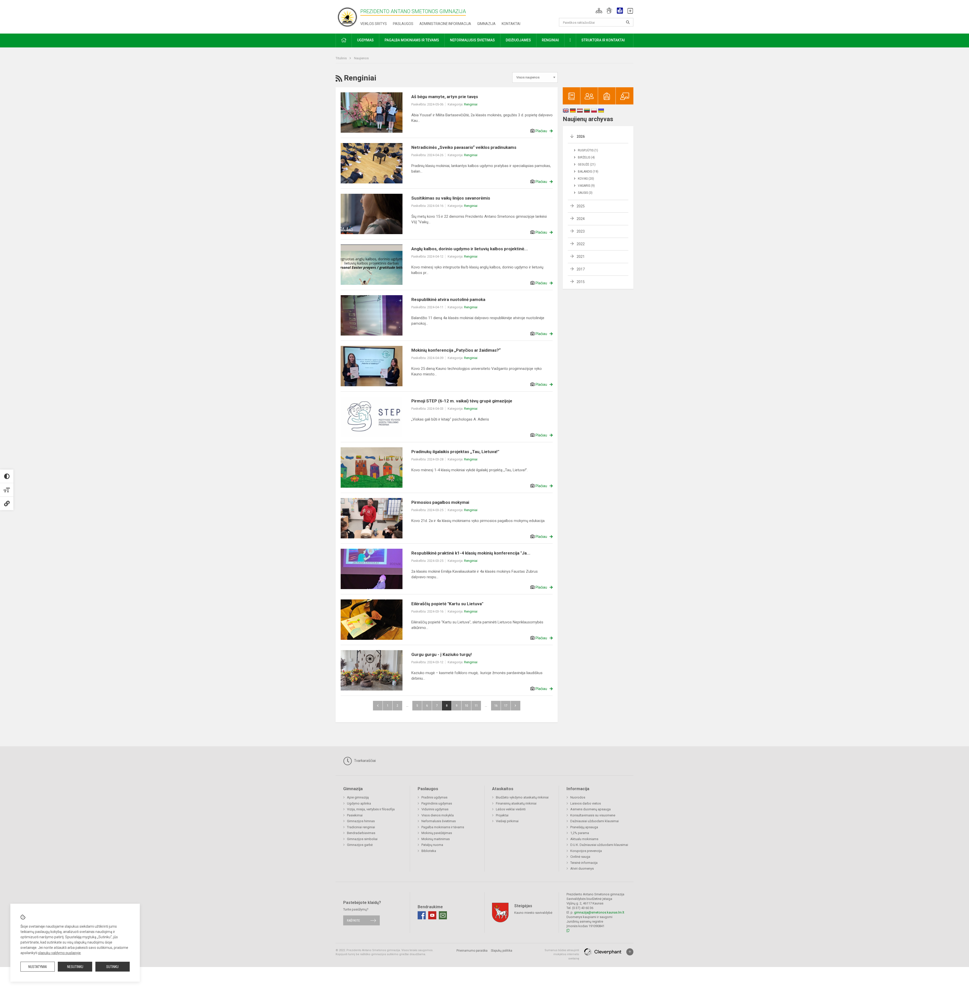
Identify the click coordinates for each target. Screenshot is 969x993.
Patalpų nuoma (432, 845)
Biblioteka (428, 851)
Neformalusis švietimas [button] (472, 40)
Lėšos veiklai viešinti (511, 809)
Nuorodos (577, 797)
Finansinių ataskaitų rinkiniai (516, 803)
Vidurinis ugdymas (434, 809)
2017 (581, 269)
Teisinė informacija (584, 863)
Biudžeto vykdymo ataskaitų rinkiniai (522, 797)
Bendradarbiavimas (361, 833)
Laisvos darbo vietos (585, 803)
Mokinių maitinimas (435, 839)
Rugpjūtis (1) (588, 150)
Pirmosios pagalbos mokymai (440, 502)
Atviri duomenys (582, 868)
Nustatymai (37, 967)
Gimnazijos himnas (361, 821)
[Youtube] (432, 915)
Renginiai (470, 104)
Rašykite (353, 920)
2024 (581, 219)
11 (476, 705)
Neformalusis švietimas (438, 821)
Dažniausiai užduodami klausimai (594, 821)
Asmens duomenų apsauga (590, 809)
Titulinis (341, 58)
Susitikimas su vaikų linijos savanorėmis (450, 198)
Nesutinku (75, 967)
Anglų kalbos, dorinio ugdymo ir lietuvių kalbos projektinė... (469, 248)
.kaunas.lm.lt (615, 912)
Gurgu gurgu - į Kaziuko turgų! (441, 654)
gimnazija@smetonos (590, 912)
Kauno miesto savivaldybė (533, 912)
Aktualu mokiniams (584, 839)
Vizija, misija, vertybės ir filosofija (371, 809)
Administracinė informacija (445, 24)
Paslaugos (403, 24)
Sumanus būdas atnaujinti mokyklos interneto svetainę (562, 954)
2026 (581, 136)
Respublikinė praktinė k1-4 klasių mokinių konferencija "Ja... (470, 553)
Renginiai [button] (550, 40)
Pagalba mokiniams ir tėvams (442, 827)
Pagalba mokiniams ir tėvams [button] (412, 40)
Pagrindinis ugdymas (436, 803)
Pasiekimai (355, 815)
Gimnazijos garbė (360, 845)
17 (505, 705)
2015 (581, 282)
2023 (581, 231)
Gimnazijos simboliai (362, 839)
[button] (599, 11)
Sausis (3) (585, 193)
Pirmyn (515, 705)
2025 (581, 206)
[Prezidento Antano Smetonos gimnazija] (348, 15)
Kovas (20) (586, 178)
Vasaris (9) (586, 185)
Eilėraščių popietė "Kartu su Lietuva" (447, 603)
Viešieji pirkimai (507, 821)
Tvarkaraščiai (364, 760)
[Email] (443, 915)
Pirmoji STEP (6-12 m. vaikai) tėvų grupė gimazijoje (461, 400)
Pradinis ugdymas (434, 797)
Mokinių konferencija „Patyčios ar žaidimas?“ (456, 350)
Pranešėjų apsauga (584, 827)
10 (466, 705)
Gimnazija (486, 24)
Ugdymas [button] (365, 40)
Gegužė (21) (587, 164)
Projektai (502, 815)
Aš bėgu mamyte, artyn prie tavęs (444, 96)
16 (495, 705)
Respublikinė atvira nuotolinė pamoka (448, 299)
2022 (581, 244)
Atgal (378, 705)
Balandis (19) (588, 171)
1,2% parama (579, 833)
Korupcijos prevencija (586, 851)
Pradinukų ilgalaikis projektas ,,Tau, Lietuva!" (455, 451)
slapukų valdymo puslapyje (59, 953)
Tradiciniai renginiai (361, 827)
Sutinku (112, 967)
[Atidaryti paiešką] (628, 22)
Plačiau (541, 131)
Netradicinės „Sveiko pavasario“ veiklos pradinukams (463, 147)
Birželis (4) (586, 157)
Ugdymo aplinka (359, 803)
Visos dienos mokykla (437, 815)
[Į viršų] (629, 951)
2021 (581, 257)
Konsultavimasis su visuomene (592, 815)
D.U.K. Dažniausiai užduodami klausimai (599, 845)
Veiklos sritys (373, 24)
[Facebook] (422, 915)
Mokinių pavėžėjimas (436, 833)
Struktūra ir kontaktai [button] (603, 40)
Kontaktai (511, 24)
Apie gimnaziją (358, 797)
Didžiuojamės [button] (518, 40)
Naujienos (361, 58)
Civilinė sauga (580, 857)
